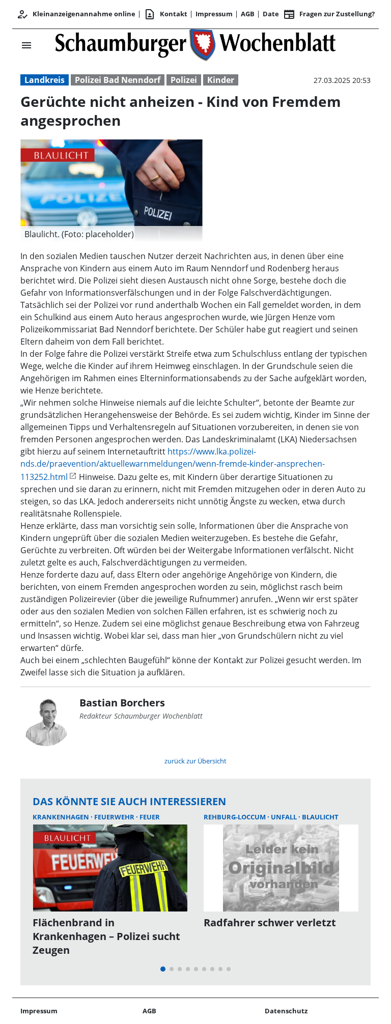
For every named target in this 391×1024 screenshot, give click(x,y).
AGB (248, 13)
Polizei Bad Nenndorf (117, 80)
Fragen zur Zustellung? (329, 14)
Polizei (184, 80)
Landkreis (44, 80)
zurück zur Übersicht (195, 760)
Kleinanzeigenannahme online (75, 14)
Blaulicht (320, 816)
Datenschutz (286, 1010)
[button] (111, 234)
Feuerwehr (115, 816)
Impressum (214, 13)
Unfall (284, 816)
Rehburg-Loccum (235, 816)
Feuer (149, 816)
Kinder (220, 80)
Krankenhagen (62, 816)
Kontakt (165, 14)
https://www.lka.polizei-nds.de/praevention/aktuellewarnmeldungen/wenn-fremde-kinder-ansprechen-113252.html (172, 464)
